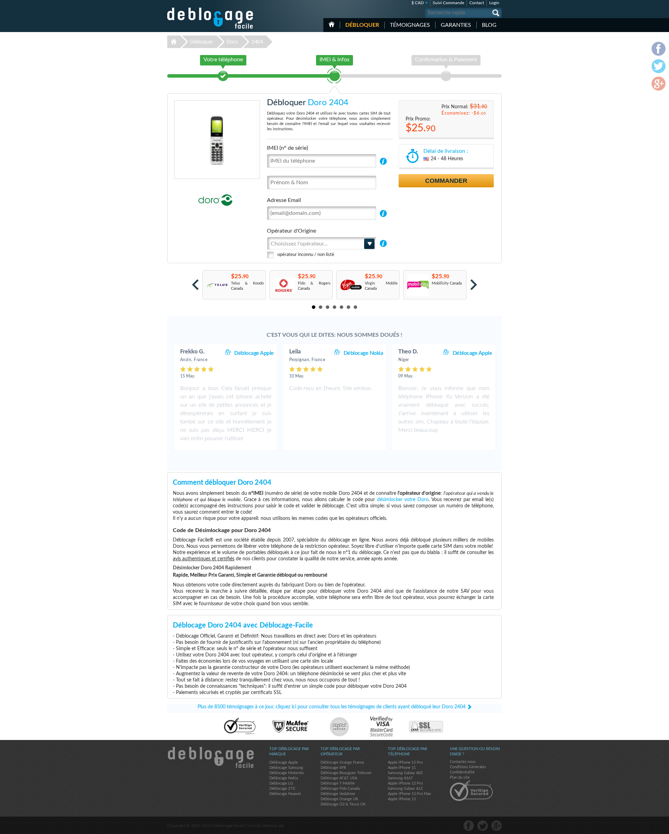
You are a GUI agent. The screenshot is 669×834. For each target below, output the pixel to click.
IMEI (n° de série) (287, 148)
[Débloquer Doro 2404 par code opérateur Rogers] (284, 285)
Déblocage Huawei (285, 794)
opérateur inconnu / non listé (305, 254)
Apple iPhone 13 (402, 799)
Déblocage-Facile (210, 18)
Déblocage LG (281, 783)
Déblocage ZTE (282, 788)
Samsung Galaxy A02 (405, 773)
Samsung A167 (400, 778)
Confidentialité (462, 772)
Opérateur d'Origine (291, 231)
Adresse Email (284, 200)
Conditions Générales (468, 767)
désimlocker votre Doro (403, 499)
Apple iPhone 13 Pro (405, 762)
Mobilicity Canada (447, 283)
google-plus (496, 825)
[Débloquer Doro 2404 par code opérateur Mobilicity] (417, 285)
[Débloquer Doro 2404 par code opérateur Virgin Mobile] (351, 285)
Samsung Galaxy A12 (405, 788)
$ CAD (418, 3)
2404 (257, 42)
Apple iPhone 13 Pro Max (409, 794)
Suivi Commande (448, 3)
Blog (489, 25)
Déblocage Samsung (286, 768)
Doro (232, 42)
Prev (195, 284)
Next (473, 284)
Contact (476, 3)
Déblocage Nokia (363, 353)
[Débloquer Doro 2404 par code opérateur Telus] (217, 285)
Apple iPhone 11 (402, 768)
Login (494, 3)
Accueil (331, 24)
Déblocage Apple (254, 353)
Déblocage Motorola (286, 773)
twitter (482, 825)
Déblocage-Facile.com (210, 757)
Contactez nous (463, 762)
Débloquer (362, 25)
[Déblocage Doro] (191, 200)
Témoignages (410, 25)
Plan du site (460, 777)
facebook (468, 825)
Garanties (456, 25)
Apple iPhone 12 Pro (405, 783)
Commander (446, 180)
